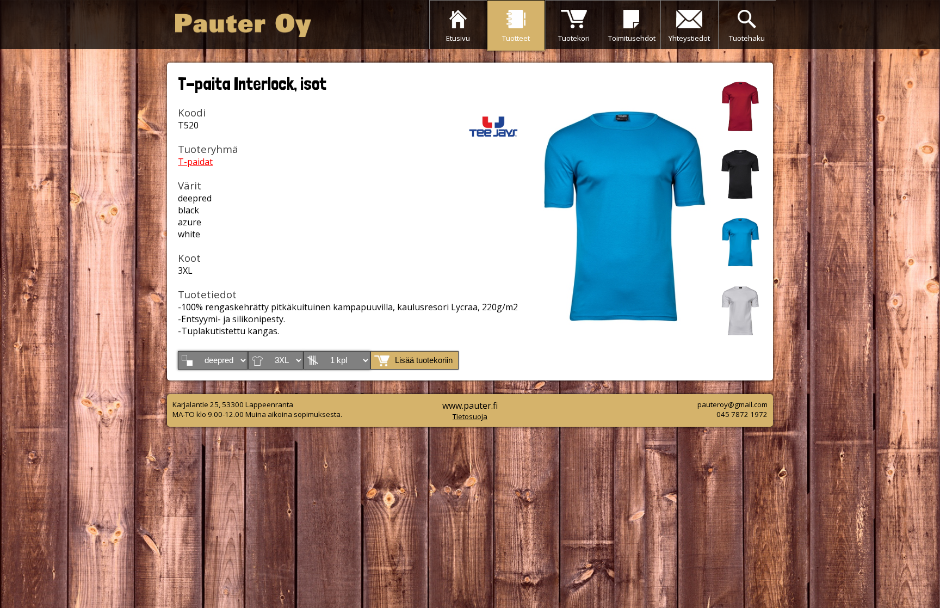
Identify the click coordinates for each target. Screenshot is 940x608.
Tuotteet (516, 38)
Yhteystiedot (689, 38)
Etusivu (458, 38)
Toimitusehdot (631, 38)
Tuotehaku (747, 38)
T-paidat (195, 162)
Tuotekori (574, 38)
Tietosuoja (470, 416)
